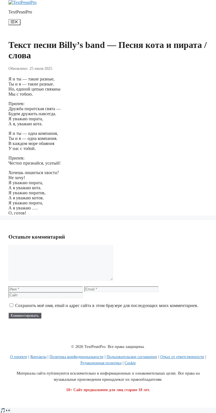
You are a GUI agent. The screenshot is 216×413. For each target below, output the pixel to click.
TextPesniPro (20, 12)
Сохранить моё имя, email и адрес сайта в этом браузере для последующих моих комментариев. (106, 305)
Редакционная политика (101, 363)
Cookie (130, 363)
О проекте (18, 357)
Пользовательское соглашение (132, 357)
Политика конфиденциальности (77, 357)
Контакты (38, 357)
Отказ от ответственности (182, 357)
